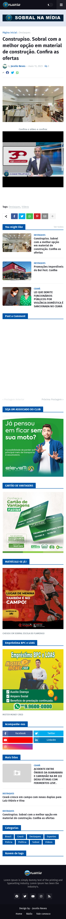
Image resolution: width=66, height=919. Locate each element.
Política (22, 842)
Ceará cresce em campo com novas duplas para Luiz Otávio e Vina (32, 798)
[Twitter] (12, 72)
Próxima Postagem (52, 399)
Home (19, 913)
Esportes (51, 836)
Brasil (8, 836)
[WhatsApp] (17, 72)
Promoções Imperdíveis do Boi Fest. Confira (48, 268)
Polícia (8, 842)
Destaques (24, 33)
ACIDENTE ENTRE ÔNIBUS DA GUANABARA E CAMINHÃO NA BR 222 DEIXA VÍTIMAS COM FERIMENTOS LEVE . (48, 776)
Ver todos (58, 227)
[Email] (44, 216)
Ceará (20, 836)
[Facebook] (7, 72)
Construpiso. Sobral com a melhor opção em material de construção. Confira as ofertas (47, 245)
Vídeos (25, 207)
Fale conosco (43, 913)
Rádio (29, 913)
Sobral (35, 842)
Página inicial (10, 33)
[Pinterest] (37, 216)
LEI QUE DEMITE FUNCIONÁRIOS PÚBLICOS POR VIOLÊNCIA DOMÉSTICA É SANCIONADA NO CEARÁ (48, 299)
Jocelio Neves (39, 908)
